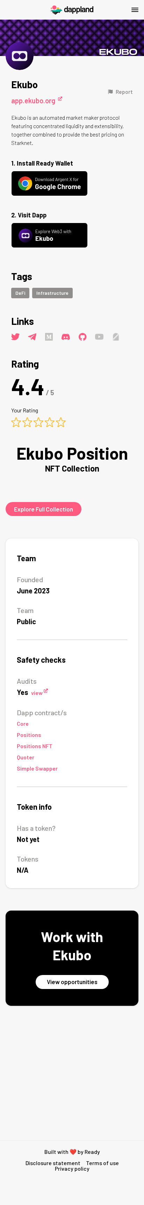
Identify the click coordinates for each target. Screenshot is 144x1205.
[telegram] (32, 337)
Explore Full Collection (43, 509)
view (37, 692)
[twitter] (15, 337)
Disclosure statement (53, 1163)
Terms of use (102, 1163)
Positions (29, 734)
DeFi (20, 293)
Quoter (25, 757)
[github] (82, 337)
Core (23, 723)
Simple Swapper (37, 768)
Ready (92, 1151)
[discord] (66, 337)
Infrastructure (52, 293)
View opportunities (72, 981)
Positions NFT (34, 746)
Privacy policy (72, 1168)
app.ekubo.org (33, 100)
